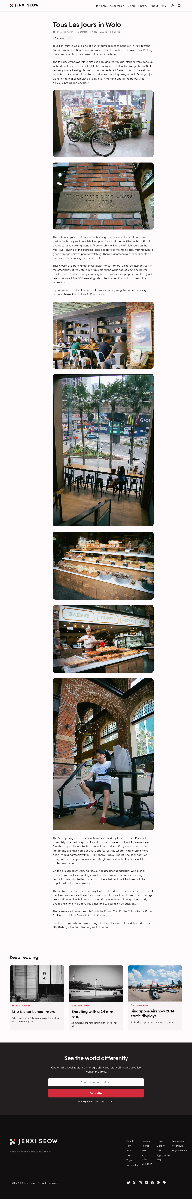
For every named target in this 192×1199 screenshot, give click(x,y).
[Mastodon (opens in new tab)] (158, 1183)
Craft (159, 1150)
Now (128, 1145)
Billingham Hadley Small (107, 855)
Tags (129, 1160)
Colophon (147, 1163)
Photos (145, 1145)
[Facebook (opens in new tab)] (152, 1183)
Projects (146, 1140)
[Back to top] (186, 1192)
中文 (164, 6)
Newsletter (132, 1164)
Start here (101, 6)
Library (142, 6)
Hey (128, 1150)
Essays (160, 1140)
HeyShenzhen (179, 1150)
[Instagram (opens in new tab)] (140, 1183)
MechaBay (178, 1145)
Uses (129, 1155)
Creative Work (65, 31)
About (154, 6)
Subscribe (96, 1093)
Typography (163, 1155)
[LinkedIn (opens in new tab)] (146, 1183)
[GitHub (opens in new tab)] (164, 1183)
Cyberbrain (117, 6)
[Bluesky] (128, 1183)
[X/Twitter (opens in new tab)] (134, 1183)
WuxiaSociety (179, 1140)
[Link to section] (41, 957)
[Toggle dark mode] (172, 6)
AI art (144, 1150)
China (131, 6)
